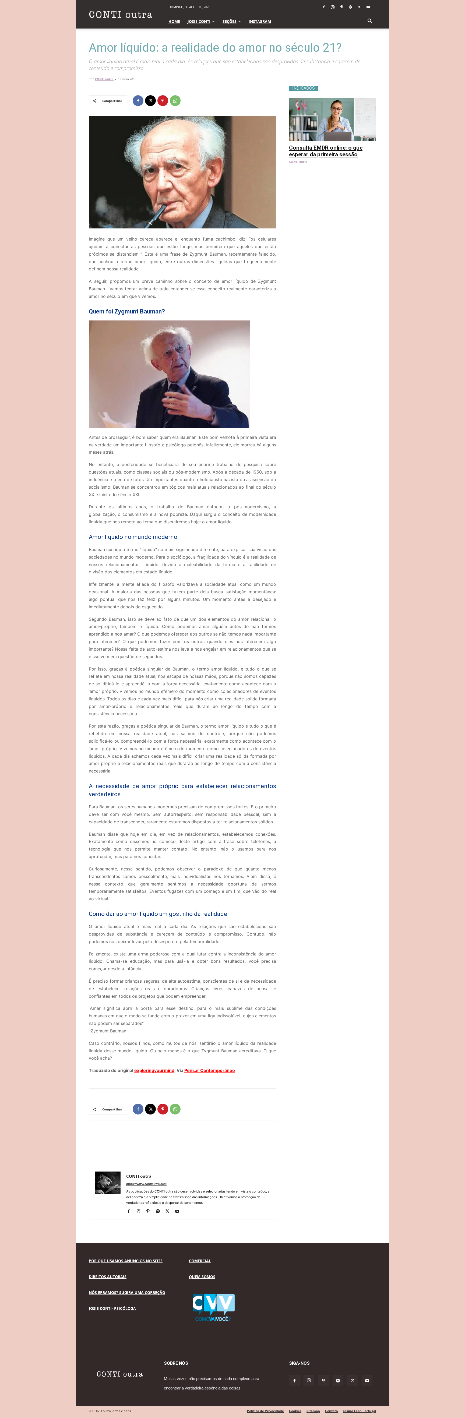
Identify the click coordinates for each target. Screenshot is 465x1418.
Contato (331, 1411)
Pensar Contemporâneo (209, 1070)
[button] (369, 21)
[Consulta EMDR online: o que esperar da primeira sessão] (332, 101)
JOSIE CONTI (199, 21)
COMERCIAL (200, 1260)
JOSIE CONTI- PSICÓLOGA (112, 1308)
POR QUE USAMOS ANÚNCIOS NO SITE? (126, 1260)
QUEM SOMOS (202, 1276)
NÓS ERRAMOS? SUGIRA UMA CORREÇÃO (127, 1292)
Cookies (295, 1411)
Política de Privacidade (265, 1411)
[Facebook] (324, 7)
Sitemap (313, 1411)
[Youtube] (368, 7)
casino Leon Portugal (359, 1411)
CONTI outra (104, 79)
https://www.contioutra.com (146, 1184)
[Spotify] (350, 7)
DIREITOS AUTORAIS (107, 1276)
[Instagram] (333, 7)
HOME (174, 21)
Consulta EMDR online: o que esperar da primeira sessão (325, 151)
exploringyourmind (154, 1070)
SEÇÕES (230, 21)
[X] (359, 7)
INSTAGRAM (260, 21)
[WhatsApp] (175, 100)
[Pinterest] (341, 7)
